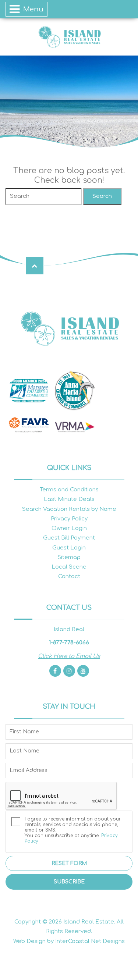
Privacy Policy (69, 519)
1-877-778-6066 (69, 643)
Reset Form (69, 863)
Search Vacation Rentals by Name (69, 509)
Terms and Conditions (69, 490)
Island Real (69, 37)
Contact (69, 576)
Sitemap (69, 557)
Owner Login (69, 528)
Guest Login (69, 548)
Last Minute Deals (69, 499)
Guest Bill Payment (69, 538)
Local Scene (69, 567)
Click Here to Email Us (69, 656)
